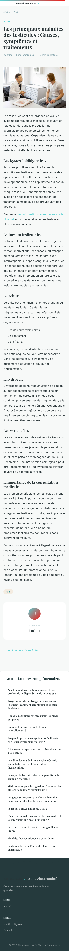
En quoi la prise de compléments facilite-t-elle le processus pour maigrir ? (33, 740)
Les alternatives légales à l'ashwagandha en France (33, 829)
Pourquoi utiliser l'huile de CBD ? (27, 808)
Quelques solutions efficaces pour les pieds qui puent (33, 717)
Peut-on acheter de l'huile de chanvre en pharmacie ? (31, 847)
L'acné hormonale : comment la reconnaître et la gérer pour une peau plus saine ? (34, 817)
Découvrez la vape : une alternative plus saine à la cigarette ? (34, 751)
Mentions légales (12, 924)
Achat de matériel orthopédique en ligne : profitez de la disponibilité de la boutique (32, 691)
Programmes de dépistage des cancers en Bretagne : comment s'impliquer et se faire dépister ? (32, 705)
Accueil (7, 12)
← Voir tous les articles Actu (20, 650)
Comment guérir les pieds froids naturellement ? (27, 728)
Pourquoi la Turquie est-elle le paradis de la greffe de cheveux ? (33, 776)
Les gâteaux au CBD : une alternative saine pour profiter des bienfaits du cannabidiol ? (33, 799)
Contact (7, 930)
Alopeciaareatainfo (43, 878)
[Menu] (50, 3)
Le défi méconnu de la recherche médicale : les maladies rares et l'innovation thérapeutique (33, 764)
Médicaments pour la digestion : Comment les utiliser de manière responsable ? (34, 788)
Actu (16, 12)
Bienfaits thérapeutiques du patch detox (31, 838)
